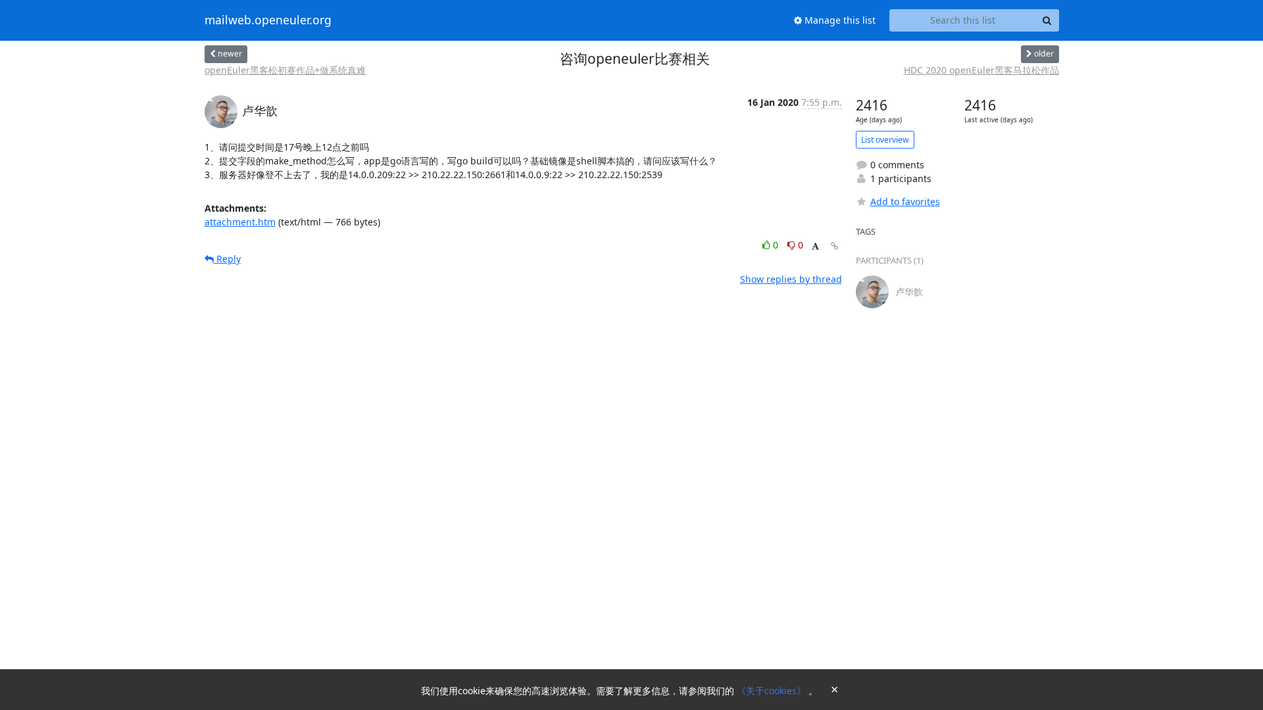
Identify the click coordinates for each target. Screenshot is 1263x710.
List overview (885, 139)
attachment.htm (240, 222)
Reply (227, 258)
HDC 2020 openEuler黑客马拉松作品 (981, 70)
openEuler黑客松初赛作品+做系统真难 (285, 70)
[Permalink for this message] (835, 246)
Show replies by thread (791, 279)
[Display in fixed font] (815, 247)
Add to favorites (905, 201)
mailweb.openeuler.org (268, 20)
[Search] (1047, 20)
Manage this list (839, 20)
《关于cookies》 (772, 690)
